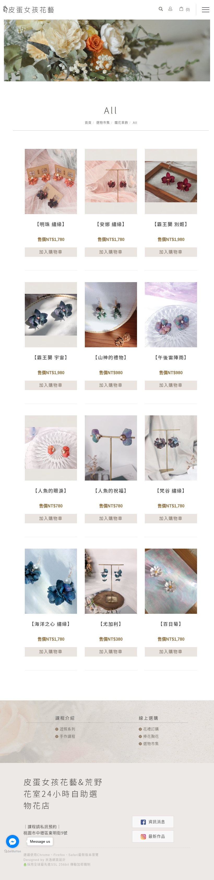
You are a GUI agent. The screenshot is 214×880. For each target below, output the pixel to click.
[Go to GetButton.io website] (12, 851)
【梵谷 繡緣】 (170, 490)
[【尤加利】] (111, 581)
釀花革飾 (121, 123)
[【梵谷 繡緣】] (171, 447)
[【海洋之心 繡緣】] (51, 581)
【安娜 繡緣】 (110, 224)
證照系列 (67, 729)
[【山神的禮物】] (111, 314)
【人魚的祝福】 (111, 490)
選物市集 (103, 123)
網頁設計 (59, 860)
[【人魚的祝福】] (111, 447)
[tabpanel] (107, 50)
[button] (160, 9)
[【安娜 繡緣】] (111, 181)
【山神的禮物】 (111, 357)
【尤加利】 (111, 623)
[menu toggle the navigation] (204, 10)
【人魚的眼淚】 (51, 490)
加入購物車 (51, 252)
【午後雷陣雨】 (171, 357)
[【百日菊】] (171, 581)
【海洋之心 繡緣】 (51, 623)
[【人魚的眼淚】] (51, 447)
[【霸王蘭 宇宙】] (51, 314)
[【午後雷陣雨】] (171, 314)
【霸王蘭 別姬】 (171, 224)
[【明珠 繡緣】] (51, 181)
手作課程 (67, 736)
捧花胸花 (151, 736)
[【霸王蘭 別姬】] (171, 181)
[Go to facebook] (12, 841)
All (135, 123)
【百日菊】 (171, 623)
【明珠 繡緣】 (50, 224)
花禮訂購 (151, 729)
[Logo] (28, 9)
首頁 (88, 123)
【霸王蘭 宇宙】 (51, 357)
